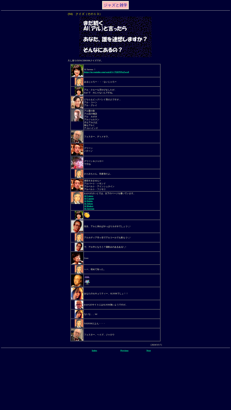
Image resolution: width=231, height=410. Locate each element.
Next (148, 350)
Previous (124, 350)
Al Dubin (88, 201)
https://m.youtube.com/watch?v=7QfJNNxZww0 (106, 72)
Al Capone (89, 198)
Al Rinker (88, 206)
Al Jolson (88, 203)
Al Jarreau (89, 208)
